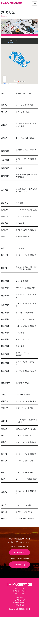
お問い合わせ (20, 605)
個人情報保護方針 (19, 602)
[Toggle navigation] (35, 3)
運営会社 (19, 597)
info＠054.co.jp (19, 564)
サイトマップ (20, 600)
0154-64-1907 (19, 552)
